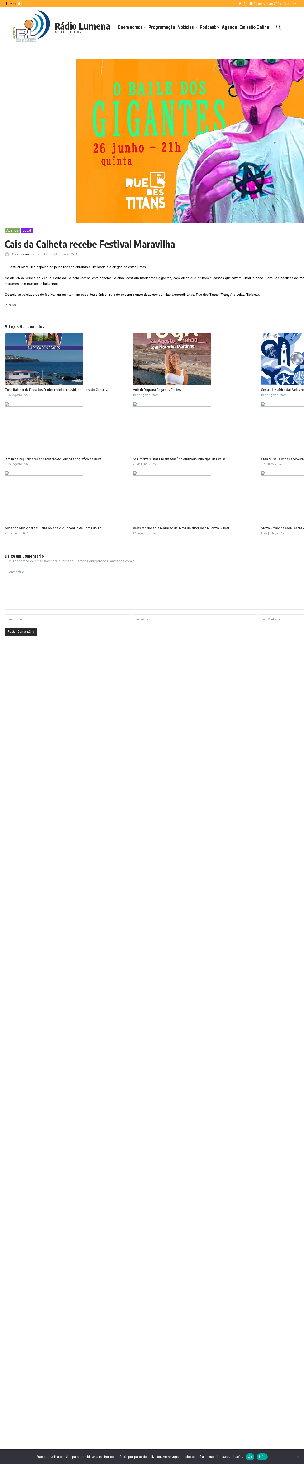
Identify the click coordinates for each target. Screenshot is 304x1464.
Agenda (229, 27)
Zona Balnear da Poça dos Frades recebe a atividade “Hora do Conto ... (56, 389)
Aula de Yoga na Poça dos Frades (157, 389)
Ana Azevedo (25, 254)
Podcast (208, 27)
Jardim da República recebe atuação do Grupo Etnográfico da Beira (53, 459)
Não (262, 1457)
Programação (161, 27)
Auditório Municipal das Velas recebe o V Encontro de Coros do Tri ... (54, 528)
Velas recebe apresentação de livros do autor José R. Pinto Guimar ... (182, 528)
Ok (250, 1457)
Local (27, 230)
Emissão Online (254, 27)
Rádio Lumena (82, 26)
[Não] (298, 1456)
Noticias (185, 27)
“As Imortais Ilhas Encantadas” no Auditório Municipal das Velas (179, 459)
